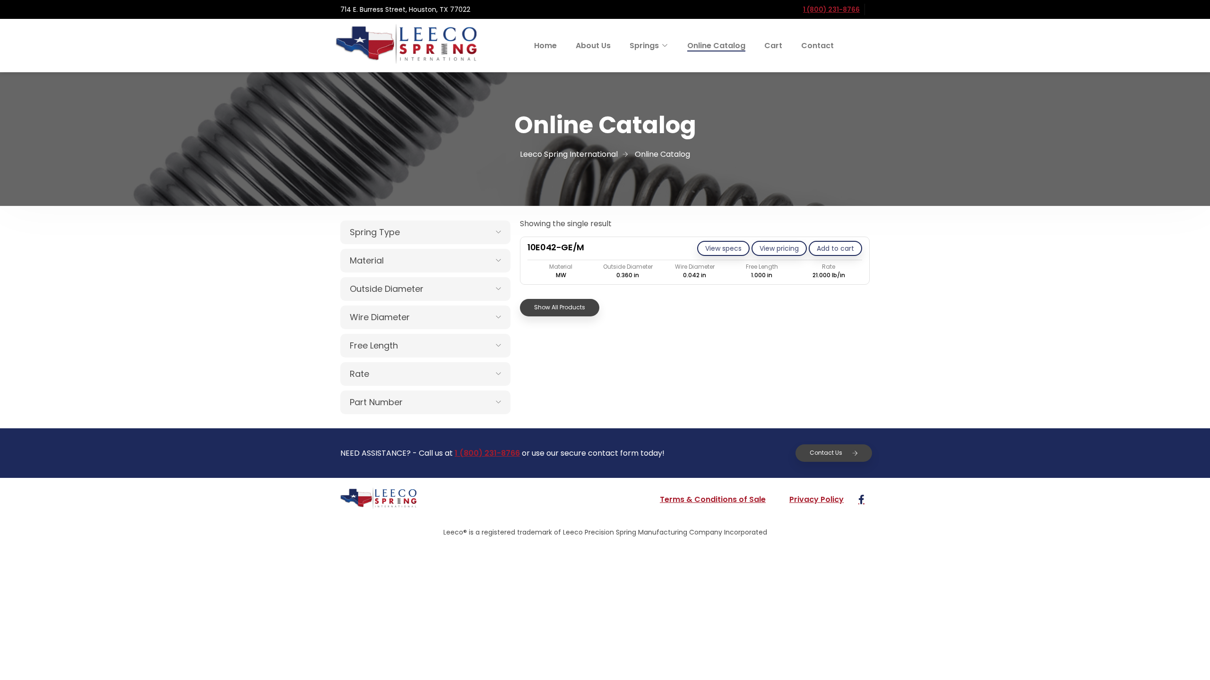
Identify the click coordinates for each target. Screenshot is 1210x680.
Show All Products (559, 307)
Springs (644, 45)
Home (545, 45)
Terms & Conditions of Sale (713, 499)
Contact (817, 45)
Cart (773, 45)
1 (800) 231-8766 (831, 9)
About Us (593, 45)
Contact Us (826, 453)
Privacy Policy (816, 499)
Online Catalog (716, 45)
